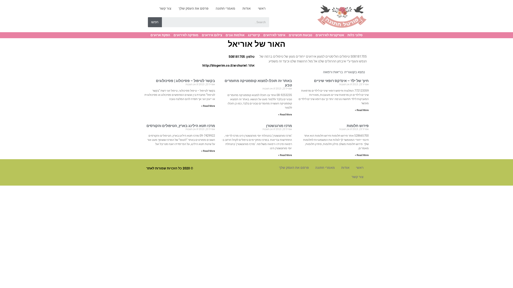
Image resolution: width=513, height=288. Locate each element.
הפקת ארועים (160, 35)
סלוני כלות (355, 35)
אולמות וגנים (235, 35)
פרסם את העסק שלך (193, 8)
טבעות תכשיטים (300, 35)
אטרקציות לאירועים (330, 35)
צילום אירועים (212, 35)
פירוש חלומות (358, 126)
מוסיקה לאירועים (186, 35)
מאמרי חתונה (225, 8)
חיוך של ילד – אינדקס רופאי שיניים (341, 81)
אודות (246, 8)
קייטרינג (254, 35)
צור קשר (165, 8)
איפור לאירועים (274, 35)
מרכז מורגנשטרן (279, 126)
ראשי (262, 8)
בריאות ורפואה (333, 72)
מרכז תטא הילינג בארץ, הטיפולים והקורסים (180, 126)
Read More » (362, 110)
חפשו (155, 22)
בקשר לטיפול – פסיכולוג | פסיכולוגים (185, 81)
